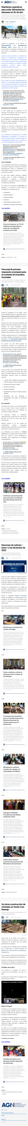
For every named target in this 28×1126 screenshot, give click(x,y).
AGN (7, 285)
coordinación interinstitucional (9, 530)
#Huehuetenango (9, 150)
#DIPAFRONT (6, 93)
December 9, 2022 (8, 366)
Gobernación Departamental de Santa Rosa (12, 1092)
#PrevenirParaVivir (8, 354)
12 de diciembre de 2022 (16, 558)
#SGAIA (13, 93)
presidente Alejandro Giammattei (17, 595)
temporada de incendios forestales (10, 533)
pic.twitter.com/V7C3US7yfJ (10, 449)
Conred (8, 528)
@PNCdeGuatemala (8, 149)
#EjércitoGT (6, 145)
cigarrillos (6, 73)
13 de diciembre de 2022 (8, 23)
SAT (15, 257)
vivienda (4, 1094)
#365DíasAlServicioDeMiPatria (14, 153)
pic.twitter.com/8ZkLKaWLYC (11, 100)
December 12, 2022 (8, 104)
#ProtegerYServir (18, 99)
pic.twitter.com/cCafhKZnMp (11, 362)
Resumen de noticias (12, 892)
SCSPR (2, 1115)
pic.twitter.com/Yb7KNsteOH (11, 155)
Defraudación (10, 257)
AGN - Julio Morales (10, 21)
